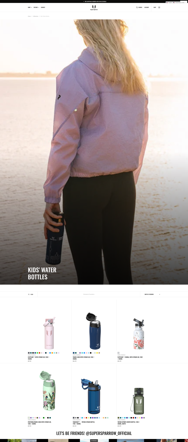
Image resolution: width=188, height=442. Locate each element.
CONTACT (43, 7)
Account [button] (146, 7)
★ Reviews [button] (94, 440)
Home (29, 16)
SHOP (29, 7)
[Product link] (49, 331)
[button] (176, 2)
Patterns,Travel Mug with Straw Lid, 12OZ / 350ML (39, 423)
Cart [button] (155, 7)
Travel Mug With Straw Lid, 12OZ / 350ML (83, 358)
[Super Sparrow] (94, 7)
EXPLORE (36, 7)
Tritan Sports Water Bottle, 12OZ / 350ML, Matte (129, 423)
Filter (32, 294)
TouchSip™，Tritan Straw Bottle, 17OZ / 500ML (84, 423)
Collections (35, 16)
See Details (103, 1)
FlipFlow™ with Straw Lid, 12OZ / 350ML (38, 358)
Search (140, 7)
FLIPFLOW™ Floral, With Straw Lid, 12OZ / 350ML (130, 358)
